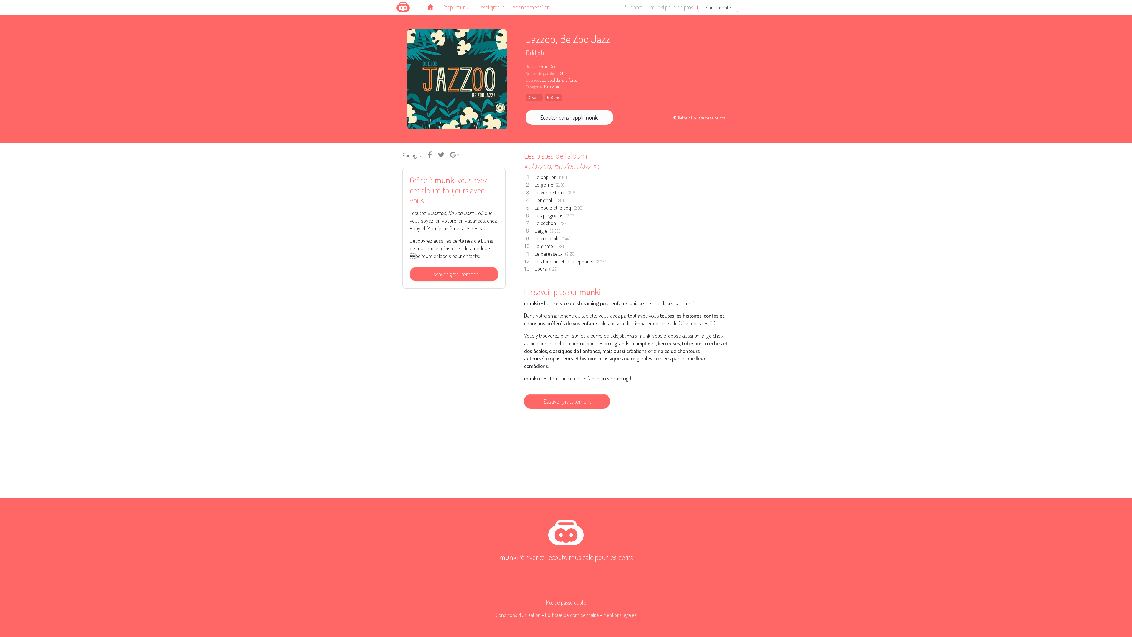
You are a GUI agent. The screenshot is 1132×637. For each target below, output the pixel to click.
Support (633, 7)
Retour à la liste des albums (701, 118)
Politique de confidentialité (572, 615)
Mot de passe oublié (566, 602)
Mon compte (718, 7)
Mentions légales (619, 615)
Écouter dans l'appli (569, 117)
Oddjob (535, 52)
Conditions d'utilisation (518, 615)
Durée (531, 66)
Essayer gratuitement (454, 274)
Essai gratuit (491, 7)
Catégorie (534, 87)
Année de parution (542, 73)
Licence (532, 80)
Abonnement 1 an (531, 7)
